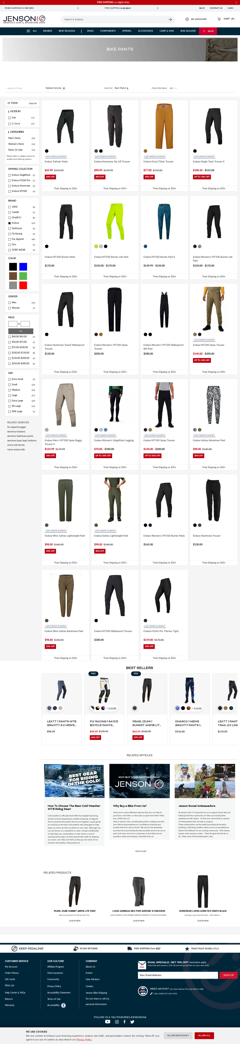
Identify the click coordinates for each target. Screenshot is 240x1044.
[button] (22, 111)
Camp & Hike (167, 31)
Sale (211, 31)
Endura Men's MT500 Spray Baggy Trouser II (63, 442)
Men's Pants (21, 138)
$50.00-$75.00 (23, 342)
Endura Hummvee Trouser (207, 536)
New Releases (67, 31)
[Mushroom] (46, 430)
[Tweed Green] (195, 334)
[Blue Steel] (145, 246)
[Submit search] (170, 20)
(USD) (231, 8)
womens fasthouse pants (20, 435)
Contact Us (216, 8)
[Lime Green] (96, 246)
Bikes (90, 31)
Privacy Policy (84, 1039)
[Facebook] (125, 1023)
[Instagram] (117, 1023)
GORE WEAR (23, 250)
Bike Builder (188, 31)
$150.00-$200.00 (23, 358)
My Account (11, 967)
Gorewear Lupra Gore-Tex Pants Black (203, 910)
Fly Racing (23, 234)
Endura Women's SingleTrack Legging (114, 440)
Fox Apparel (23, 239)
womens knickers (16, 431)
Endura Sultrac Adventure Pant (209, 440)
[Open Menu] (56, 19)
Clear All (33, 103)
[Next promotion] (157, 8)
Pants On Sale (21, 150)
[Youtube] (108, 1023)
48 (171, 88)
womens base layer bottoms (21, 440)
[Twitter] (132, 1023)
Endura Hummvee (23, 186)
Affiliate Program (55, 967)
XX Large (23, 406)
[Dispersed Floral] (195, 430)
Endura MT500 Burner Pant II (159, 257)
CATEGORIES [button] (17, 132)
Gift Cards (10, 979)
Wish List (9, 985)
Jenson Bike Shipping (96, 993)
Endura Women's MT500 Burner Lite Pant (212, 259)
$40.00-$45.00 (23, 337)
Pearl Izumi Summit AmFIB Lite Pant (75, 910)
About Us (90, 967)
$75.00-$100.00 (23, 347)
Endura (23, 223)
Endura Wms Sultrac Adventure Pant (64, 631)
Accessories (145, 31)
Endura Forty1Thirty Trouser (159, 161)
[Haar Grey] (101, 246)
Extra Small (23, 379)
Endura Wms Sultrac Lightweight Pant (65, 536)
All (35, 31)
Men (23, 302)
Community (53, 979)
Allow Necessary (178, 1035)
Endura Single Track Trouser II (208, 161)
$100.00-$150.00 (23, 353)
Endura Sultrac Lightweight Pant (111, 536)
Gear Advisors (93, 979)
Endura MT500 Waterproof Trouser (113, 631)
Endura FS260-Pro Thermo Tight (161, 631)
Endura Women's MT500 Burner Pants (164, 536)
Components (108, 31)
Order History (12, 973)
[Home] (24, 19)
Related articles (54, 88)
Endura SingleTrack (23, 175)
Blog (202, 8)
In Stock (16, 124)
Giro (23, 244)
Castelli (23, 212)
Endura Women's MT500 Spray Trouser (111, 347)
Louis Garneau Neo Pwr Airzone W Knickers (138, 910)
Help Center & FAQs (15, 993)
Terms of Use (53, 999)
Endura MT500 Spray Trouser (208, 345)
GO (20, 331)
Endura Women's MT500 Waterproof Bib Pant (164, 347)
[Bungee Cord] (199, 430)
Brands (47, 31)
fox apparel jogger (16, 426)
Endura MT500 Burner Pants (60, 257)
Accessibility (53, 1005)
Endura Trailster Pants (56, 161)
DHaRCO (23, 218)
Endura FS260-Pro (23, 180)
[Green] (23, 275)
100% (23, 207)
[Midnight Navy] (150, 525)
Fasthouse (23, 228)
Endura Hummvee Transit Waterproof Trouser (64, 347)
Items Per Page (159, 88)
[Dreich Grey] (199, 246)
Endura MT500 (23, 191)
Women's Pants (21, 144)
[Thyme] (46, 525)
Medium (23, 390)
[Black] (13, 266)
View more (140, 851)
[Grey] (13, 285)
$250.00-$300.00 (23, 363)
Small (23, 384)
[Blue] (23, 266)
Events (89, 973)
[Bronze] (145, 151)
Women (23, 308)
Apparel (127, 31)
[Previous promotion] (77, 8)
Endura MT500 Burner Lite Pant (111, 257)
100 (175, 88)
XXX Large (23, 411)
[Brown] (13, 275)
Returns (9, 999)
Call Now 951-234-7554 (165, 994)
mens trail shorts (15, 444)
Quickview (74, 921)
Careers (89, 986)
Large (23, 395)
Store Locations (55, 973)
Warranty (9, 1005)
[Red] (23, 285)
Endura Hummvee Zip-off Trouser (112, 161)
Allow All (204, 1035)
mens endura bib (16, 449)
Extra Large (23, 401)
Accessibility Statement (59, 993)
